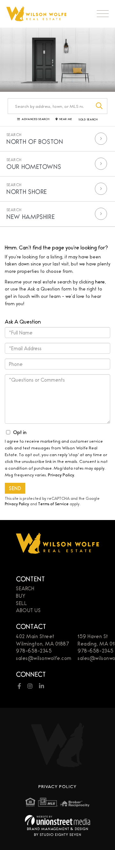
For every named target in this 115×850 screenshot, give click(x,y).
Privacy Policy (61, 474)
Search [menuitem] (25, 588)
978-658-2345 (34, 650)
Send (15, 488)
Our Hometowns (33, 166)
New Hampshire (30, 216)
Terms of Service (53, 503)
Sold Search (88, 119)
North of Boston (34, 141)
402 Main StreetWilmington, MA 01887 (42, 639)
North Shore (26, 191)
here (100, 281)
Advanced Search (35, 119)
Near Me (65, 119)
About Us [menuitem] (28, 610)
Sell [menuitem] (21, 603)
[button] (99, 106)
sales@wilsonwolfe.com (44, 658)
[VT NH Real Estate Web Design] (57, 820)
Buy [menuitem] (21, 595)
